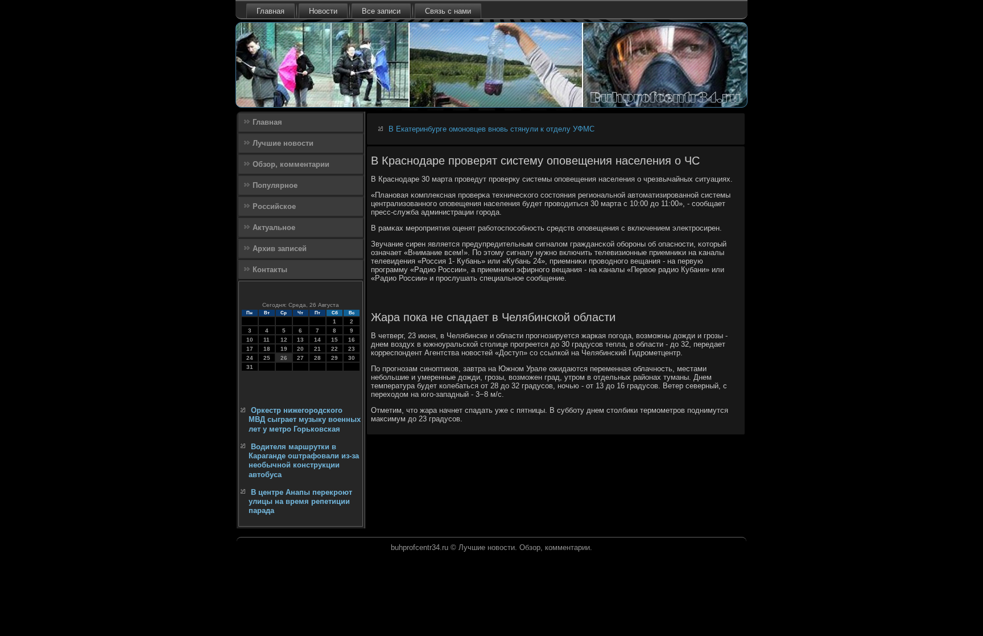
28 (317, 358)
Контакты (270, 269)
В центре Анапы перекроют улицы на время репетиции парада (300, 501)
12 (283, 340)
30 (351, 358)
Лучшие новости (283, 143)
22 (334, 349)
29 (334, 358)
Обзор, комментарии (291, 164)
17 (249, 349)
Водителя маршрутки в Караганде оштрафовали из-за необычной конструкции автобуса (304, 460)
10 (249, 340)
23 (351, 349)
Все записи (381, 11)
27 (300, 358)
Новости (323, 11)
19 (283, 349)
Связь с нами (448, 11)
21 (317, 349)
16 (351, 340)
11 (266, 340)
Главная (270, 11)
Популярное (275, 185)
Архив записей (280, 248)
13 (300, 340)
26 (283, 358)
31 (249, 367)
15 (334, 340)
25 (266, 358)
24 (249, 358)
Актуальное (274, 227)
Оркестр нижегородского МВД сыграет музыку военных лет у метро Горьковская (305, 419)
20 (300, 349)
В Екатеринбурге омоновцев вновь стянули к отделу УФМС (491, 129)
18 (266, 349)
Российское (274, 206)
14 (317, 340)
